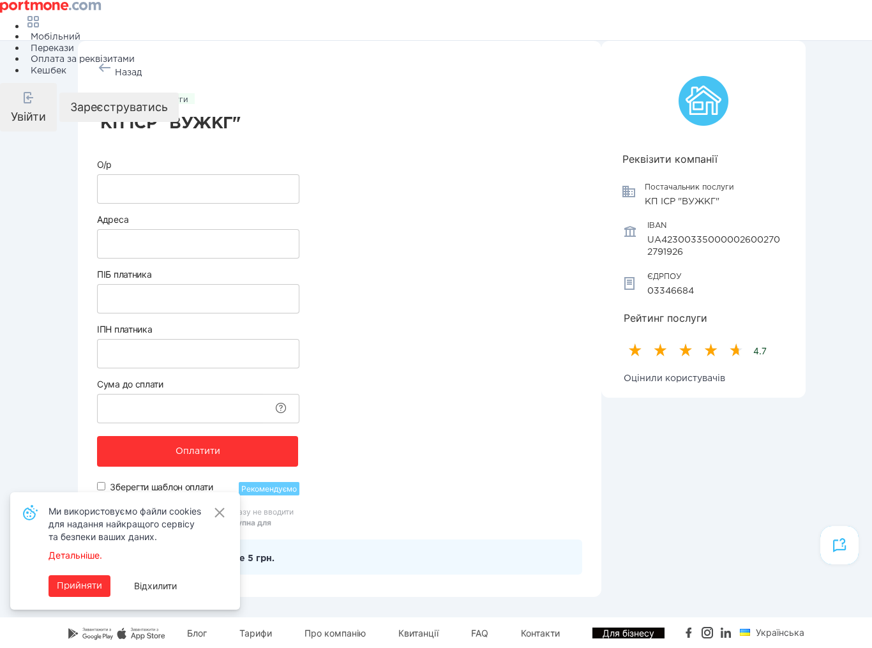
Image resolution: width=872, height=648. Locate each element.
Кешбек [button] (48, 71)
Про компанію (335, 633)
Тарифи (255, 633)
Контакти (540, 633)
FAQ (479, 633)
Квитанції (418, 633)
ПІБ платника (124, 274)
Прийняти (79, 586)
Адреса (112, 219)
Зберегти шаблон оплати (161, 486)
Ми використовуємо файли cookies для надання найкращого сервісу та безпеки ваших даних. (125, 524)
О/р (104, 164)
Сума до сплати (130, 384)
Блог (197, 633)
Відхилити (155, 585)
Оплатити (198, 451)
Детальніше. (75, 555)
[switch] (101, 486)
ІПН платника (124, 329)
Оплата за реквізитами (83, 59)
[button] (28, 107)
